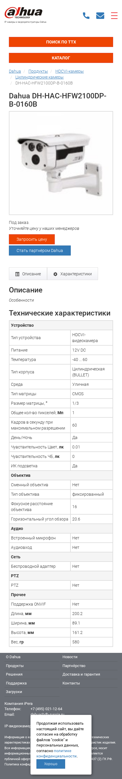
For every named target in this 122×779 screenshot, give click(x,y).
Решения (14, 674)
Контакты (71, 683)
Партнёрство (73, 665)
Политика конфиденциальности (28, 764)
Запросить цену (32, 239)
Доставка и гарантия (81, 674)
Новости (70, 657)
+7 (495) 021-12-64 (46, 709)
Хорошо (50, 764)
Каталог (61, 58)
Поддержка (16, 683)
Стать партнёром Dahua (40, 250)
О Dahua (13, 657)
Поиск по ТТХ (61, 42)
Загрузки (14, 691)
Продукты (15, 665)
